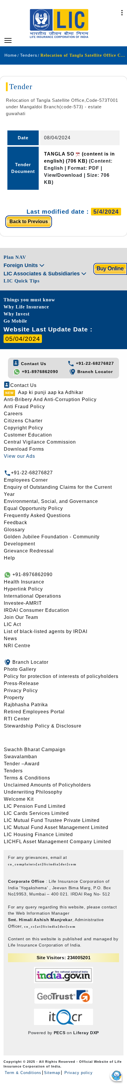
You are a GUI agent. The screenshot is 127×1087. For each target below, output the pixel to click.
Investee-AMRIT (23, 603)
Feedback (15, 522)
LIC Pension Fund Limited (35, 806)
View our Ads (19, 456)
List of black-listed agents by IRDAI (45, 631)
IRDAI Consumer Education (36, 610)
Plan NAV (15, 257)
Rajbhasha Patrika (26, 704)
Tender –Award (22, 763)
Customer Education (28, 434)
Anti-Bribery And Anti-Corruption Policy (50, 399)
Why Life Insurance (26, 306)
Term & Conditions (23, 1072)
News (10, 638)
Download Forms (24, 449)
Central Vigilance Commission (40, 441)
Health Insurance (24, 581)
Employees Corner (26, 480)
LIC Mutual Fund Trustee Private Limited (52, 820)
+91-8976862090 (39, 371)
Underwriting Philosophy (33, 792)
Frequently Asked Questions (37, 515)
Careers (13, 413)
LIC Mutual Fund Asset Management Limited (56, 827)
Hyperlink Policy (23, 588)
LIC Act (12, 624)
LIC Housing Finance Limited (38, 834)
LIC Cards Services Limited (36, 813)
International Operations (32, 596)
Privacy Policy (21, 690)
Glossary (14, 529)
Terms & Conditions (27, 777)
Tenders (13, 770)
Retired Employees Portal (34, 711)
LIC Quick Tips (22, 280)
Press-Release (21, 683)
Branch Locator (94, 371)
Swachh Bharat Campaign (35, 749)
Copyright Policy (23, 427)
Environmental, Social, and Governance (51, 501)
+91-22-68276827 (94, 363)
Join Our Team (21, 617)
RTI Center (17, 718)
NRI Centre (17, 645)
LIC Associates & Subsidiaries (42, 274)
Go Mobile (15, 320)
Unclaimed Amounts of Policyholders (47, 784)
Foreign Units (21, 265)
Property (14, 697)
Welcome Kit (19, 799)
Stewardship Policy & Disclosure (43, 725)
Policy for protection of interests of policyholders (61, 676)
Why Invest (17, 313)
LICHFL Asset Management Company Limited (57, 841)
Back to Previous (28, 221)
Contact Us (32, 363)
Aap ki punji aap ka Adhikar (50, 392)
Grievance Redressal (29, 550)
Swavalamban (20, 756)
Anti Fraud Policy (24, 406)
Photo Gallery (20, 669)
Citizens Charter (23, 420)
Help (9, 557)
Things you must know (29, 299)
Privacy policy (78, 1072)
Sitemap (52, 1072)
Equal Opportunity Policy (33, 508)
